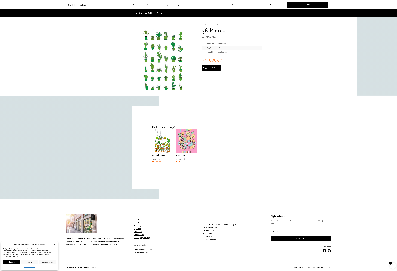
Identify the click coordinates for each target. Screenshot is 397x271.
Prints (220, 24)
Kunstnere (151, 5)
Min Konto (138, 232)
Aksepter (11, 262)
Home (134, 13)
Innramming (163, 5)
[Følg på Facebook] (324, 250)
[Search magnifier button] (270, 4)
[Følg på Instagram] (329, 250)
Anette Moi (149, 13)
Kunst (141, 13)
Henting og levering (142, 238)
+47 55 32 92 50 (208, 236)
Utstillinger (176, 5)
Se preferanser (47, 262)
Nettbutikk (137, 5)
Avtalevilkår (139, 235)
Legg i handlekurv (210, 68)
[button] (55, 244)
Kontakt (308, 5)
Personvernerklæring (29, 267)
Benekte (29, 262)
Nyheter (137, 229)
